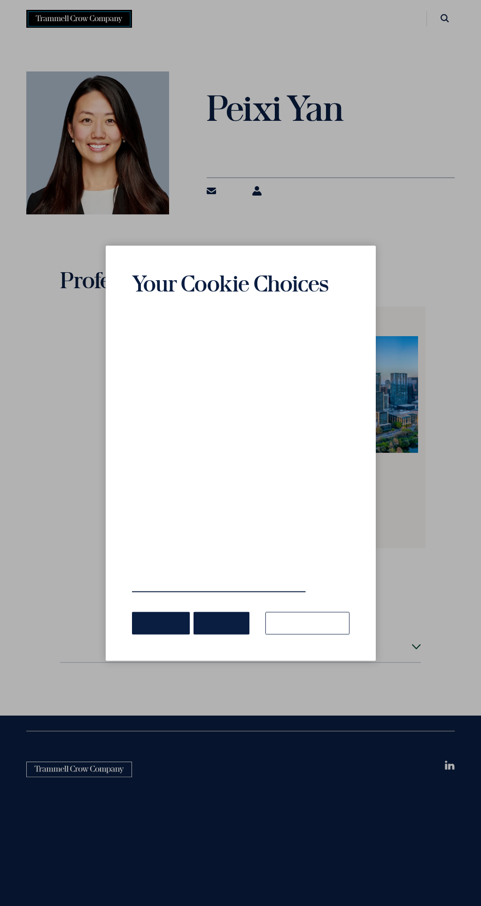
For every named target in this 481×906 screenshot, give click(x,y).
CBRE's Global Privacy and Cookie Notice (207, 573)
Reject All (217, 608)
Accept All (159, 608)
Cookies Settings (311, 608)
